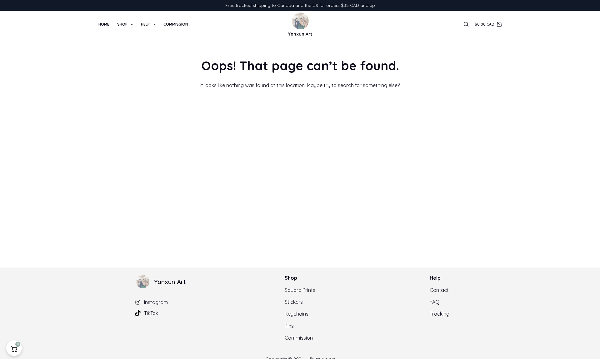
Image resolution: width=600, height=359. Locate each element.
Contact (439, 290)
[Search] (466, 24)
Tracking (439, 314)
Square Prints (300, 290)
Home (103, 24)
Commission (175, 24)
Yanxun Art (300, 34)
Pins (289, 326)
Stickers (294, 302)
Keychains (296, 314)
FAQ (434, 302)
